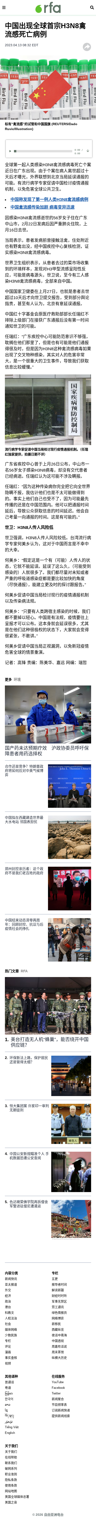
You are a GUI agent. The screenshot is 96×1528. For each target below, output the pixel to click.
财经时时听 (59, 1295)
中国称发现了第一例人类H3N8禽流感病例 (49, 199)
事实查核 (11, 1357)
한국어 (9, 1399)
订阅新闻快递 (61, 1410)
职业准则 (11, 1474)
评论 (8, 1346)
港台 (8, 1307)
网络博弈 (58, 1318)
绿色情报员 (59, 1312)
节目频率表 (59, 1404)
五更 (55, 1279)
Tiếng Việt (12, 1427)
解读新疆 (58, 1290)
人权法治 (11, 1318)
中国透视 (58, 1341)
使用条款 (11, 1485)
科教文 (9, 1312)
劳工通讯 (58, 1307)
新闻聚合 (58, 1399)
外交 (8, 1290)
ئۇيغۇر (9, 1421)
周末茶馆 (58, 1352)
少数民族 (11, 1335)
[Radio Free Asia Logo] (48, 7)
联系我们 (11, 1463)
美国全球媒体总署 (17, 1496)
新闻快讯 (11, 1279)
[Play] (11, 151)
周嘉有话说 (59, 1346)
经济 (8, 1295)
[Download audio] (88, 151)
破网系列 (11, 1468)
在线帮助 (11, 1457)
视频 (8, 1363)
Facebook (58, 1387)
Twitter (56, 1393)
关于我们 (11, 1451)
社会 (8, 1324)
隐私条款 (11, 1480)
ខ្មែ (6, 1410)
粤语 (8, 1387)
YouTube (58, 1382)
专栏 (8, 1341)
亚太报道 (11, 1284)
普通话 (9, 1382)
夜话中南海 (59, 1335)
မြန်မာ (9, 1393)
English (10, 1433)
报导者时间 (59, 1284)
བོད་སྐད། (9, 1416)
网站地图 (11, 1491)
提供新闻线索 (61, 1416)
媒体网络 (11, 1329)
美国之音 (11, 1502)
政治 (8, 1301)
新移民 (56, 1324)
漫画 (8, 1352)
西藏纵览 (58, 1329)
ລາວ (7, 1404)
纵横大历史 (59, 1357)
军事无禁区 (59, 1301)
